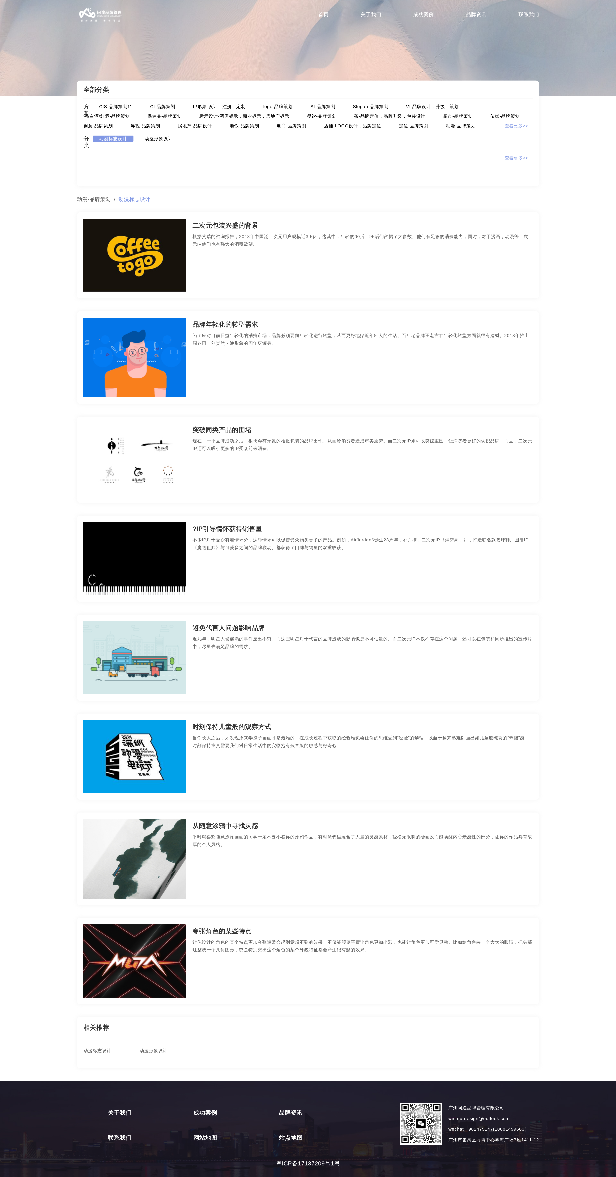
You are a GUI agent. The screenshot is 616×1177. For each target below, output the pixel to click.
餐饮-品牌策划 (321, 116)
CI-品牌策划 (162, 106)
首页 (323, 14)
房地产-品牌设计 (195, 125)
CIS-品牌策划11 (116, 106)
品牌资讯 (476, 14)
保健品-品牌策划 (164, 116)
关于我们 (371, 14)
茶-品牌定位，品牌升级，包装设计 (389, 116)
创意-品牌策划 (98, 125)
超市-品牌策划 (458, 116)
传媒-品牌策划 (505, 116)
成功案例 (423, 14)
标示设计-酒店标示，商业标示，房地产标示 (244, 116)
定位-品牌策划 (413, 125)
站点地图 (291, 1138)
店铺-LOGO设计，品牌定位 (352, 125)
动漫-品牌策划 (460, 125)
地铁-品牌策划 (244, 125)
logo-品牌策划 (278, 106)
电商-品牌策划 (291, 125)
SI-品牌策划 (322, 106)
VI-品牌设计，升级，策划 (432, 106)
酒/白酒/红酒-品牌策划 (106, 116)
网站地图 (205, 1138)
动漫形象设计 (159, 138)
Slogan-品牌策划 (370, 106)
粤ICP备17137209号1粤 (308, 1163)
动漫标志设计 (113, 138)
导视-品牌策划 (145, 125)
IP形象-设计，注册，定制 (219, 106)
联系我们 (528, 14)
